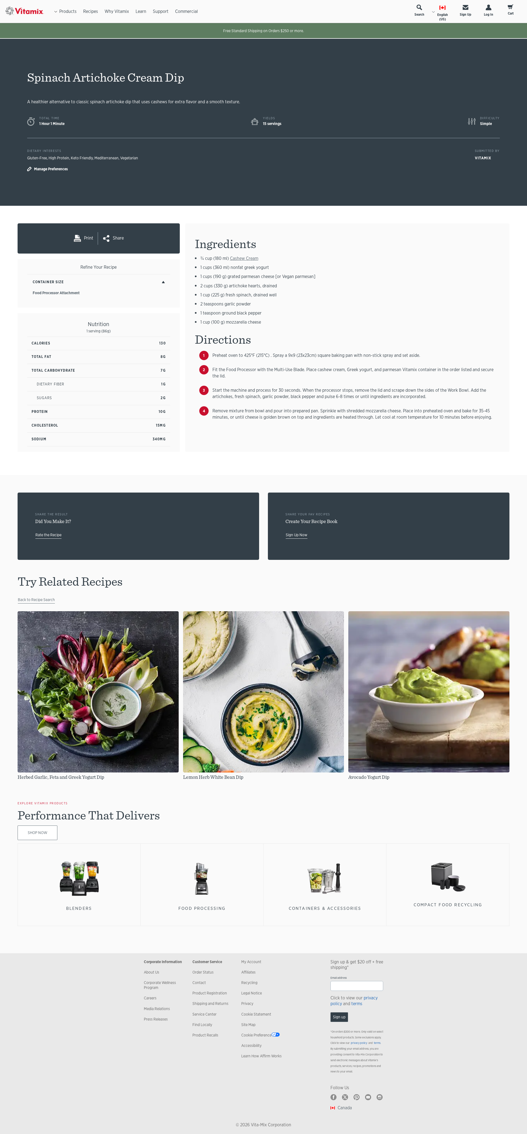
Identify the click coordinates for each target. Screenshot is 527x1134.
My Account (251, 961)
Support (161, 11)
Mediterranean (106, 157)
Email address (338, 978)
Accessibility (251, 1045)
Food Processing (202, 908)
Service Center (204, 1014)
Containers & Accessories (325, 908)
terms (356, 1004)
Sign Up (465, 14)
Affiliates (248, 972)
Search (419, 14)
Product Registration (209, 993)
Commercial (186, 11)
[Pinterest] (357, 1097)
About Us (151, 972)
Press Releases (156, 1019)
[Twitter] (345, 1097)
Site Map (248, 1024)
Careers (150, 998)
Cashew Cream (244, 258)
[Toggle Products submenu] (56, 12)
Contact (199, 982)
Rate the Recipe (48, 534)
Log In (488, 14)
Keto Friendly (82, 157)
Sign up (339, 1017)
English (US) (442, 17)
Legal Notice (251, 993)
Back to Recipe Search (36, 599)
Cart (511, 13)
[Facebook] (333, 1097)
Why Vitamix (117, 11)
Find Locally (202, 1024)
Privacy (247, 1003)
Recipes (90, 11)
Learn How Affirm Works (261, 1056)
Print (88, 238)
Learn (141, 11)
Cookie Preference (256, 1035)
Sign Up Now (296, 534)
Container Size (48, 282)
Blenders (79, 908)
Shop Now (37, 832)
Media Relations (157, 1008)
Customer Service (207, 961)
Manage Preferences (51, 168)
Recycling (249, 982)
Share (118, 238)
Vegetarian (129, 157)
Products (68, 11)
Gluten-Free (37, 157)
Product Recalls (205, 1035)
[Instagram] (380, 1097)
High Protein (59, 157)
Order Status (203, 972)
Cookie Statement (256, 1014)
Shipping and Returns (210, 1003)
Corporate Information (163, 961)
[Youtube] (368, 1097)
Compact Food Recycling (448, 905)
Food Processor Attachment (56, 292)
